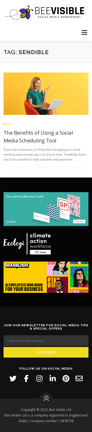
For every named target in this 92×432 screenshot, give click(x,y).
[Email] (79, 378)
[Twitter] (13, 378)
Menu (84, 32)
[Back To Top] (46, 398)
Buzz (8, 124)
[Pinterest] (65, 378)
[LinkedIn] (52, 378)
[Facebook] (26, 378)
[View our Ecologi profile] (27, 243)
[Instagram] (39, 378)
